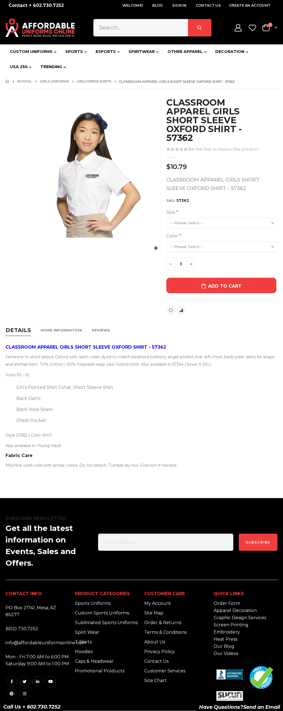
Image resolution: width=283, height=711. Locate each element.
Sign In (179, 5)
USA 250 (19, 66)
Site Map (153, 613)
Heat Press (225, 639)
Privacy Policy (159, 651)
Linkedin (37, 681)
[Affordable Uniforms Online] (40, 27)
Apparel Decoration (235, 610)
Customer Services (164, 670)
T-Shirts (83, 642)
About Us (154, 642)
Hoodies (84, 651)
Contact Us (208, 5)
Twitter (24, 681)
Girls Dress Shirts (94, 81)
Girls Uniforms (54, 81)
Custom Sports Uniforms (102, 613)
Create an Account (249, 5)
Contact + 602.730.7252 (36, 5)
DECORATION (229, 51)
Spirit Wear (87, 632)
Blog (157, 5)
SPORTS (74, 51)
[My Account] (238, 27)
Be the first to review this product (223, 149)
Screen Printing (231, 624)
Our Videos (226, 653)
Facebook (11, 681)
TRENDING (51, 66)
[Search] (199, 27)
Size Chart (155, 680)
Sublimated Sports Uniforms (106, 622)
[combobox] (152, 27)
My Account (157, 603)
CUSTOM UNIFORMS (31, 51)
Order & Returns (162, 622)
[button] (156, 248)
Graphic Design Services (240, 617)
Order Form (227, 603)
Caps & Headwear (94, 661)
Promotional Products (99, 670)
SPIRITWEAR (142, 51)
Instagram (24, 693)
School (24, 81)
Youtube (50, 681)
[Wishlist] (253, 27)
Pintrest (11, 693)
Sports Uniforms (93, 603)
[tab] (18, 330)
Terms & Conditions (165, 632)
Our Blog (224, 646)
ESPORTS (106, 51)
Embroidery (227, 632)
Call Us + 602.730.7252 (32, 707)
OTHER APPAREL (185, 51)
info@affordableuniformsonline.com (46, 642)
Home (7, 81)
